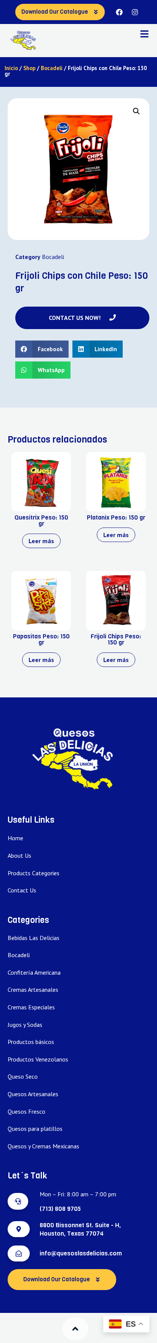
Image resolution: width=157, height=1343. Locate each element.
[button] (136, 111)
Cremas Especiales (31, 1007)
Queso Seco (23, 1076)
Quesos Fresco (26, 1111)
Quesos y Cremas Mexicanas (43, 1146)
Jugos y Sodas (25, 1024)
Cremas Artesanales (33, 989)
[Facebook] (119, 12)
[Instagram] (135, 12)
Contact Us (22, 890)
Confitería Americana (34, 972)
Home (15, 838)
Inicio (11, 68)
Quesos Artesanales (33, 1094)
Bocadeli (51, 68)
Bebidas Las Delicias (33, 938)
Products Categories (33, 873)
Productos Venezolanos (38, 1059)
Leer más (41, 541)
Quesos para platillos (35, 1128)
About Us (19, 855)
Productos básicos (31, 1042)
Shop (29, 68)
